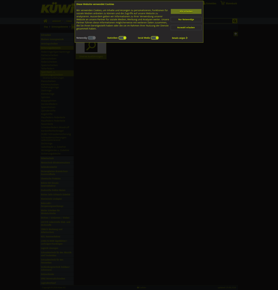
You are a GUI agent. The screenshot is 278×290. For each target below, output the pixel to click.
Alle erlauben (186, 11)
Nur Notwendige (186, 19)
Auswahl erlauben (186, 27)
